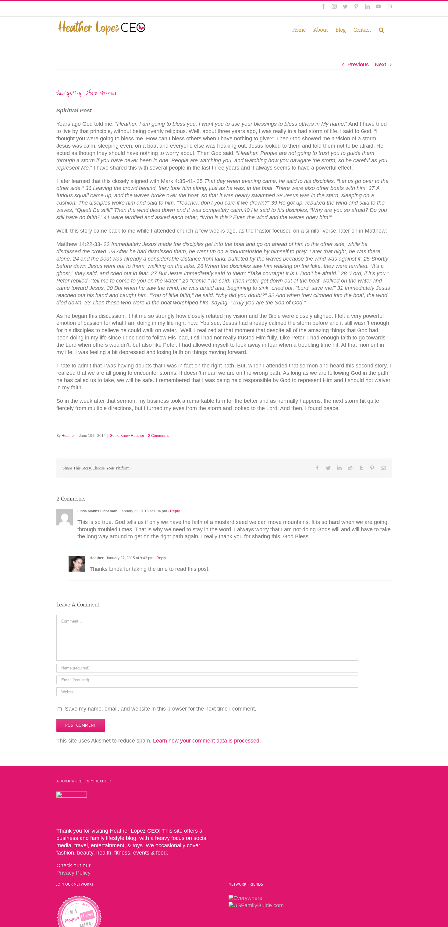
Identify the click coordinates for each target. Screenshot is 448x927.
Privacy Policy (73, 873)
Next (380, 64)
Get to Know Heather (127, 436)
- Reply (174, 511)
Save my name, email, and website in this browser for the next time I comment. (160, 709)
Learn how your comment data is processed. (207, 741)
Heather (68, 436)
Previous (358, 64)
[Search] (381, 29)
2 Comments (158, 436)
